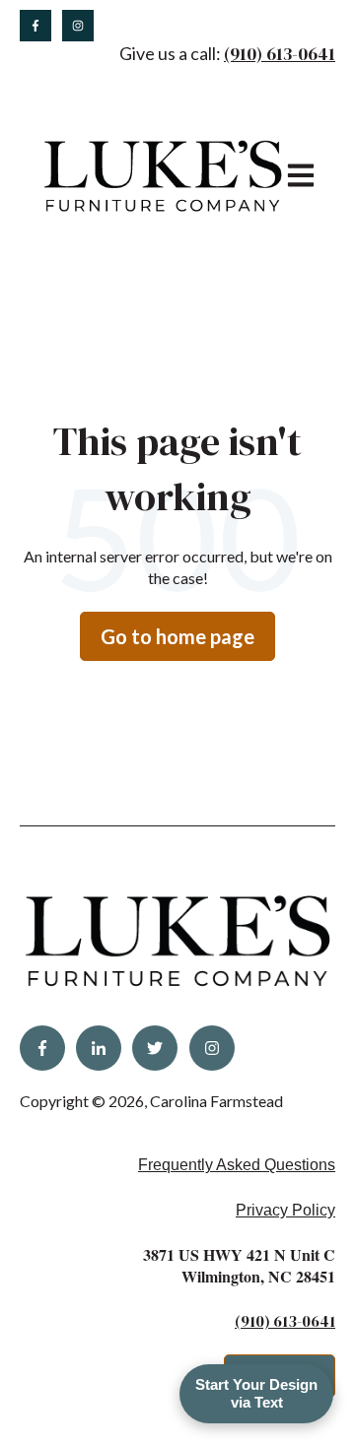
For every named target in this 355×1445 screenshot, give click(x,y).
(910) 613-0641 (279, 53)
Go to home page (177, 636)
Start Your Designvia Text (256, 1393)
